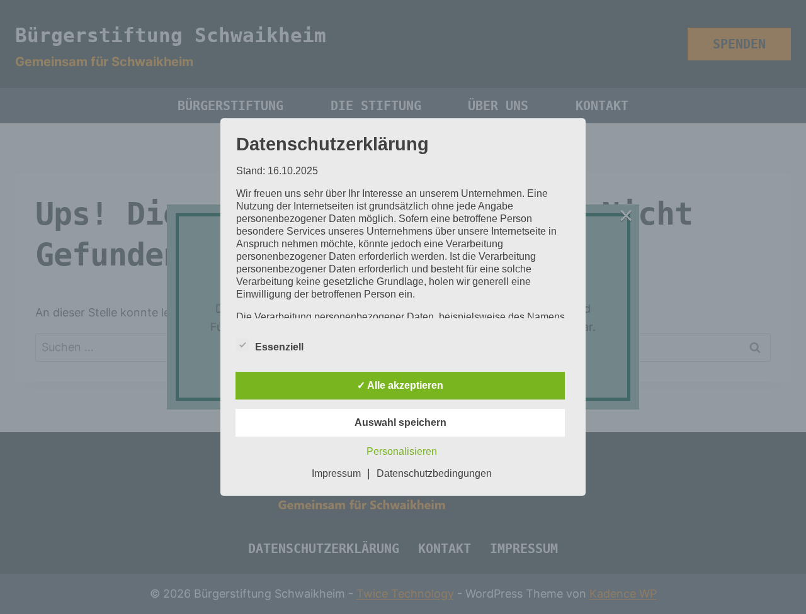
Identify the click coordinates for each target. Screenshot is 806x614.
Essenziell (279, 347)
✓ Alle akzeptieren (400, 385)
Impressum (336, 473)
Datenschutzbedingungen (434, 473)
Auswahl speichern (400, 422)
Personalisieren (401, 451)
